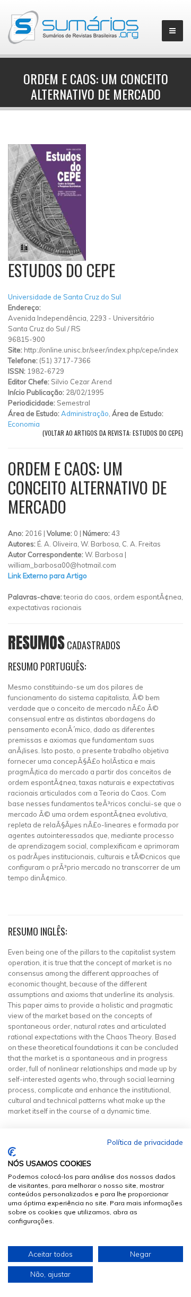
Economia (24, 424)
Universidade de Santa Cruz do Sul (64, 297)
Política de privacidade (145, 1141)
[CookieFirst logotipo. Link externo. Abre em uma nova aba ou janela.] (12, 1152)
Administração (85, 413)
